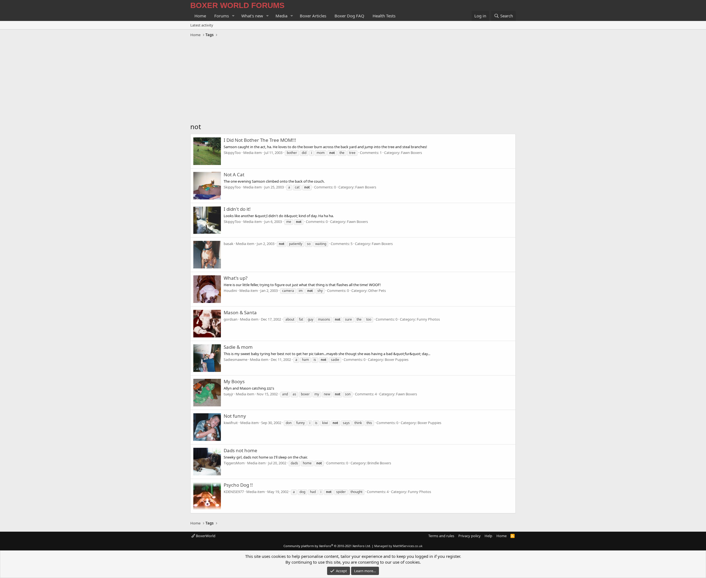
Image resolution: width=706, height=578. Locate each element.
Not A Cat (234, 174)
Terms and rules (441, 535)
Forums (221, 15)
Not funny (235, 416)
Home (200, 15)
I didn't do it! (237, 209)
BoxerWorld (205, 535)
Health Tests (384, 15)
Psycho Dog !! (238, 485)
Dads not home (240, 450)
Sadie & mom (238, 347)
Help (488, 535)
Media (281, 15)
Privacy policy (469, 535)
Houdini (230, 290)
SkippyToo (232, 152)
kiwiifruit (231, 422)
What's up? (235, 278)
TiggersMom (234, 462)
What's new (252, 15)
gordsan (230, 319)
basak (228, 243)
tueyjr (228, 393)
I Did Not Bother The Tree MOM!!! (260, 140)
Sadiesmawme (235, 359)
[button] (233, 16)
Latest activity (201, 25)
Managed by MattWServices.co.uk (398, 546)
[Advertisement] (353, 80)
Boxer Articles (313, 15)
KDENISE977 (234, 491)
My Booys (234, 381)
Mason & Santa (240, 312)
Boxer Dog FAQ (349, 15)
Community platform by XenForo (327, 546)
